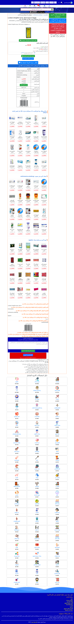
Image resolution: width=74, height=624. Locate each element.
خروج (32, 2)
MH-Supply (43, 2)
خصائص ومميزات (69, 600)
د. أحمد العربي (23, 52)
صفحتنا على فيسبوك (69, 610)
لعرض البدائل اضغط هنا (28, 58)
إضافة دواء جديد (70, 601)
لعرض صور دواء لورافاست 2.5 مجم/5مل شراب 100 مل (57, 20)
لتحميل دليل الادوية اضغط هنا (28, 55)
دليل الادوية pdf (37, 2)
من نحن (71, 607)
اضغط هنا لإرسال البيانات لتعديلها (28, 350)
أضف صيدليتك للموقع (69, 603)
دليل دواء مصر (34, 622)
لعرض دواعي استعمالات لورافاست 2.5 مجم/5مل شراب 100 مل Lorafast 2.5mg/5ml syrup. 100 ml (57, 28)
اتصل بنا (47, 2)
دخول (55, 2)
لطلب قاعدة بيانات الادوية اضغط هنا (58, 15)
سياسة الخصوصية (69, 604)
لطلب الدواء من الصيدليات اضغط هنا (29, 40)
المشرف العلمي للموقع (68, 608)
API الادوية (51, 2)
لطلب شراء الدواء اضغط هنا (28, 62)
